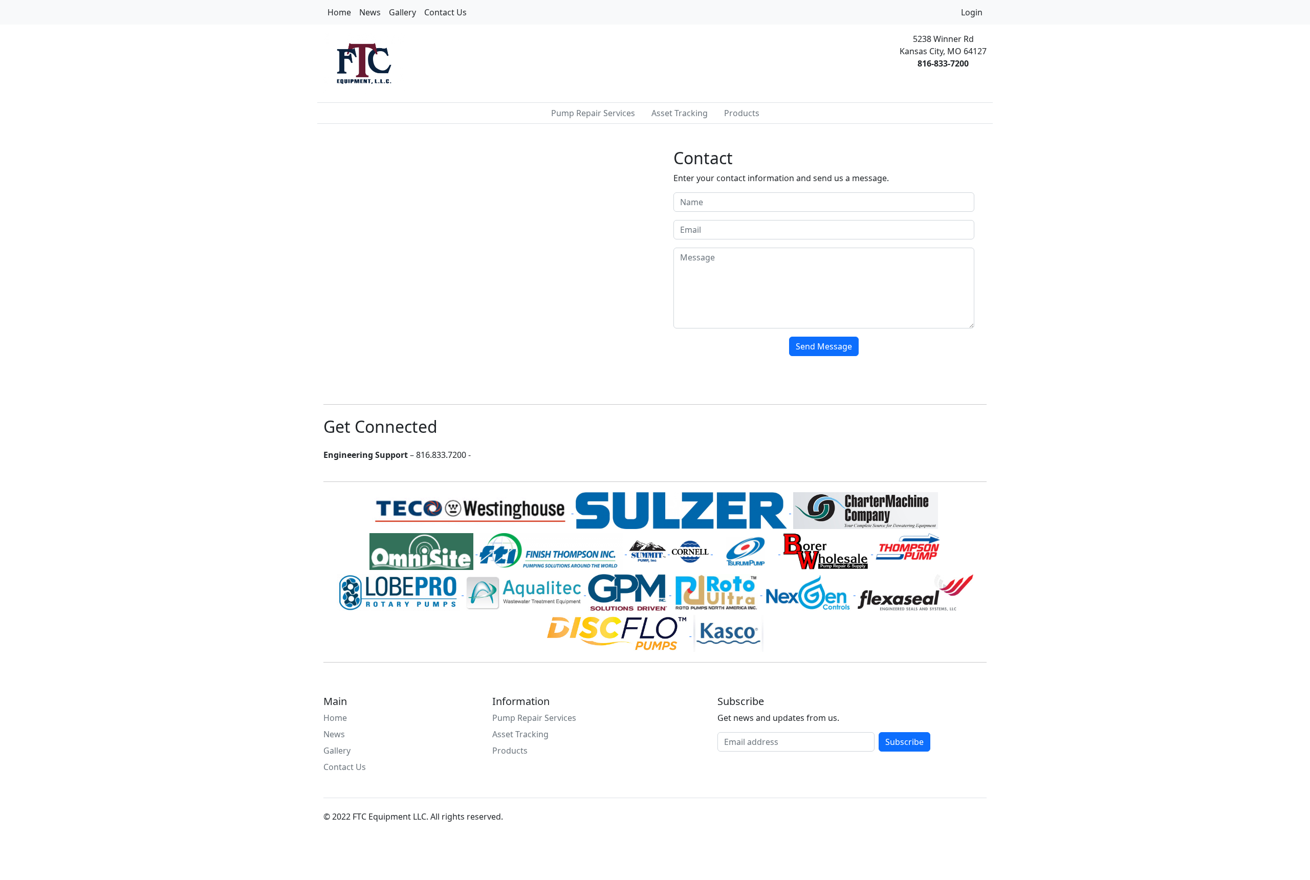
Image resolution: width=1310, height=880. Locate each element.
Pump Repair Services (593, 113)
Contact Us (445, 12)
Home (339, 12)
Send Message (824, 346)
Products (741, 113)
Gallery (402, 12)
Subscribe (904, 741)
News (370, 12)
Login (971, 12)
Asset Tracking (679, 113)
